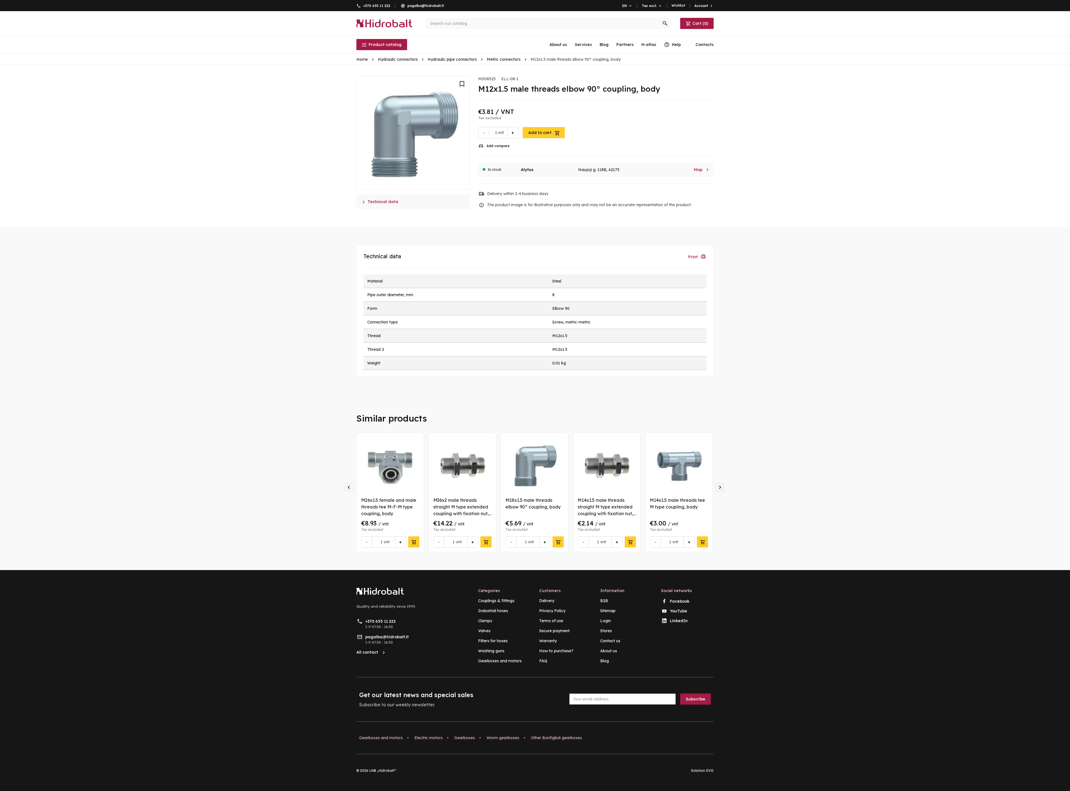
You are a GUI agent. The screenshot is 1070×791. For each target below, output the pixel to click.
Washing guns (491, 650)
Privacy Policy (552, 610)
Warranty (548, 640)
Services (583, 44)
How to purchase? (556, 650)
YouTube (678, 611)
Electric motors (428, 737)
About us (558, 44)
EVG (710, 770)
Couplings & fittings (496, 600)
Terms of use (551, 620)
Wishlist (678, 5)
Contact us (610, 640)
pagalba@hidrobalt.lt (425, 6)
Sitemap (608, 610)
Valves (484, 630)
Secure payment (554, 630)
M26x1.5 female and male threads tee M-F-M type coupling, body (388, 506)
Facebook (679, 601)
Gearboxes (464, 737)
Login (605, 620)
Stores (606, 630)
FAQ (543, 660)
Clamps (485, 620)
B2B (604, 600)
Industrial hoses (493, 610)
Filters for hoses (493, 640)
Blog (604, 44)
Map (701, 169)
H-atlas (648, 44)
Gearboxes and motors (500, 660)
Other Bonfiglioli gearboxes (556, 737)
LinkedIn (679, 620)
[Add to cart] (413, 541)
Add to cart (540, 132)
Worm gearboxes (503, 737)
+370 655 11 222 (376, 6)
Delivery (546, 600)
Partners (625, 44)
